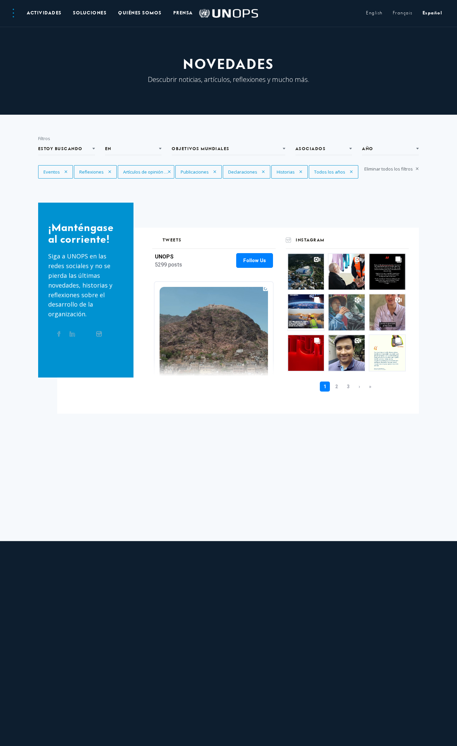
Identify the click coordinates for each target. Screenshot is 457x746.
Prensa (183, 13)
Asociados (310, 149)
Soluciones (89, 13)
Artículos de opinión (143, 172)
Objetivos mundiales (201, 149)
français (403, 13)
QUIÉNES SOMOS (140, 13)
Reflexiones (92, 172)
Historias (290, 172)
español (432, 13)
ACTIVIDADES (44, 13)
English (374, 13)
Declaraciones (243, 172)
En (108, 149)
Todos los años (330, 172)
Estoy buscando (60, 149)
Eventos (56, 172)
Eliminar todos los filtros (389, 169)
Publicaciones (195, 172)
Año (367, 149)
